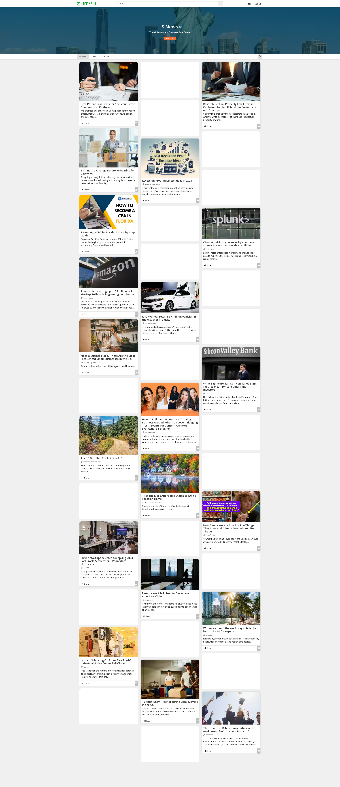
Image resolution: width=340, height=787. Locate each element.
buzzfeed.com (212, 535)
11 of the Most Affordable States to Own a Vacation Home (169, 497)
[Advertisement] (170, 79)
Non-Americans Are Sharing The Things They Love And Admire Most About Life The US (228, 528)
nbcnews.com (211, 249)
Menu (84, 56)
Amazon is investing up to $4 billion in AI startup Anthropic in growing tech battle (107, 292)
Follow (170, 38)
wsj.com (87, 667)
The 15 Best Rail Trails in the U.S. (102, 458)
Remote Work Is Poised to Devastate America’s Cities (165, 594)
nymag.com (149, 600)
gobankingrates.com (92, 362)
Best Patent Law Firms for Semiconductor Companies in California (108, 105)
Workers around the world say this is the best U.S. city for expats (229, 629)
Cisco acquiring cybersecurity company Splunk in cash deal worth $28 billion (228, 244)
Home (95, 56)
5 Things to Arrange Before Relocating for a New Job (108, 172)
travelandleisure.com (92, 462)
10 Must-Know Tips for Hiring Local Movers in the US (170, 703)
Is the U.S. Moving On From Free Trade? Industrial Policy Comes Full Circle (106, 661)
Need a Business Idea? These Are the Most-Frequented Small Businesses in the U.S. (108, 357)
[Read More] (136, 123)
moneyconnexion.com (154, 184)
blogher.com (150, 432)
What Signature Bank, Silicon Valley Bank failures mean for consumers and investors (229, 386)
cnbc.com (209, 393)
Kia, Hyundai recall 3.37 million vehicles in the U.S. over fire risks (169, 318)
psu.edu (87, 567)
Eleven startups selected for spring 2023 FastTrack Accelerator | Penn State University (107, 561)
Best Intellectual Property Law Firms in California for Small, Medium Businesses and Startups (229, 107)
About (105, 56)
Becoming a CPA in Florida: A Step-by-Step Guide (108, 234)
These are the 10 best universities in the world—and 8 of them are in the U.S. (229, 729)
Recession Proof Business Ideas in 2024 (167, 180)
